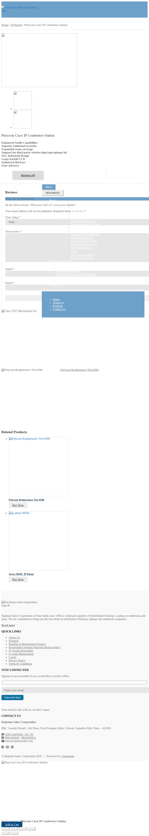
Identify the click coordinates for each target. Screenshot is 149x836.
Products (58, 305)
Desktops (77, 217)
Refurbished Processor (84, 244)
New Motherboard (81, 247)
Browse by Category (61, 261)
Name (9, 269)
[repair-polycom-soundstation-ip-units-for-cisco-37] (39, 86)
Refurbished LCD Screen (85, 224)
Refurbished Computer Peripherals (76, 274)
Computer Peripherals (85, 234)
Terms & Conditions (20, 663)
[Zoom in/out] (5, 828)
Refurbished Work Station (86, 230)
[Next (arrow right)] (14, 833)
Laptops (76, 207)
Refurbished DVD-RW (84, 241)
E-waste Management (21, 653)
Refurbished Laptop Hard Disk (88, 214)
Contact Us (55, 284)
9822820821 (28, 737)
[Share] (23, 828)
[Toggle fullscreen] (14, 828)
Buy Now (18, 505)
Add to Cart (12, 824)
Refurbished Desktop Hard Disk (89, 227)
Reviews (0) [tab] (28, 175)
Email (9, 282)
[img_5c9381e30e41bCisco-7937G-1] (23, 127)
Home (52, 200)
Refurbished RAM (81, 238)
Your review (13, 231)
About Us (58, 302)
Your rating (12, 217)
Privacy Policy (17, 660)
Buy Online (56, 203)
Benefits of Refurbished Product (27, 644)
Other (74, 251)
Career (12, 657)
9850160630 (12, 737)
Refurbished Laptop (82, 210)
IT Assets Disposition (21, 650)
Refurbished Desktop (83, 221)
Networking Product (82, 254)
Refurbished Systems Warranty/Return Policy (35, 647)
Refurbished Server (82, 258)
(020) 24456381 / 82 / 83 (19, 734)
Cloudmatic (67, 756)
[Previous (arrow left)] (5, 833)
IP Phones (16, 25)
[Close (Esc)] (32, 828)
